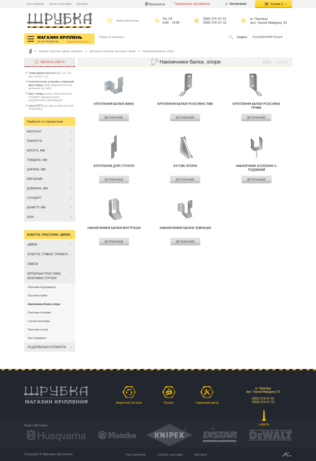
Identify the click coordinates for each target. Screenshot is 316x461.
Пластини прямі (37, 295)
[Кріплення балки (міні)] (114, 86)
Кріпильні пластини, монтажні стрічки (112, 51)
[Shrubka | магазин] (59, 20)
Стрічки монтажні (39, 321)
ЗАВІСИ (32, 264)
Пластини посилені (39, 312)
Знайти (242, 37)
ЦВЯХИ (32, 244)
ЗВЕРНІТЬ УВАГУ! (52, 62)
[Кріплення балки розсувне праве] (256, 86)
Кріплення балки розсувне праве (256, 106)
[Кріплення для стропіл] (114, 148)
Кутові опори (185, 166)
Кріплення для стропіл (114, 166)
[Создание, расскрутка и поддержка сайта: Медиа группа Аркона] (287, 454)
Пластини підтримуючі (42, 287)
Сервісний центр (207, 402)
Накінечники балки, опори (44, 304)
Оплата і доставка (60, 3)
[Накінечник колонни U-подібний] (257, 148)
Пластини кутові (38, 329)
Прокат (169, 402)
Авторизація (238, 3)
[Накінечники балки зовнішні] (185, 210)
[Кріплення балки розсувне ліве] (185, 86)
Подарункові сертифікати (192, 3)
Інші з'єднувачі (37, 338)
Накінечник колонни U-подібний (257, 168)
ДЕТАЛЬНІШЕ (113, 117)
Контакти (82, 3)
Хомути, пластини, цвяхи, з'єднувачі (61, 51)
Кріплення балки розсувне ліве (185, 104)
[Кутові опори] (185, 148)
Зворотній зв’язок (127, 20)
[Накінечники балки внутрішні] (114, 210)
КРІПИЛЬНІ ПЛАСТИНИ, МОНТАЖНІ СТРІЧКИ (44, 276)
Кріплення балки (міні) (114, 104)
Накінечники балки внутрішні (114, 228)
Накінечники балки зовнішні (185, 228)
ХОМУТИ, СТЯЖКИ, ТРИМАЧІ (47, 254)
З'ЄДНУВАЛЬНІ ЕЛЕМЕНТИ (46, 347)
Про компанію (35, 3)
